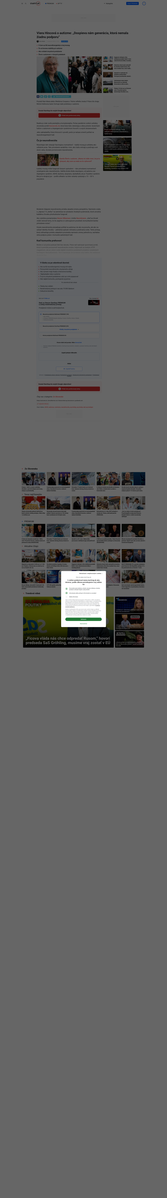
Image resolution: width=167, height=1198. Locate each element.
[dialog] (83, 599)
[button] (83, 597)
